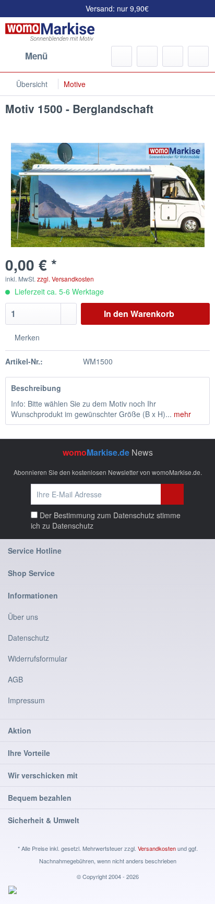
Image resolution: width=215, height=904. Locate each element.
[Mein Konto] (172, 56)
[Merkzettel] (147, 56)
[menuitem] (26, 56)
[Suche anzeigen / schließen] (121, 56)
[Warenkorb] (198, 56)
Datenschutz (72, 525)
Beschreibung (36, 388)
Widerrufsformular (37, 658)
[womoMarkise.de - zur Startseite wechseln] (49, 31)
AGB (15, 679)
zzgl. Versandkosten (65, 278)
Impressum (26, 700)
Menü (36, 56)
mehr (181, 414)
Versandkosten (157, 848)
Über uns (23, 617)
